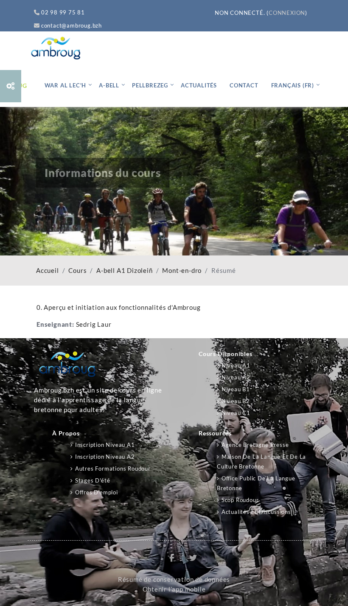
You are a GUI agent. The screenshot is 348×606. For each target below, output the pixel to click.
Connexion (287, 12)
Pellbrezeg (150, 85)
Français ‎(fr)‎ (292, 85)
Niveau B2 (236, 401)
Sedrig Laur (94, 324)
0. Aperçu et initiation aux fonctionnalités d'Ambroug (118, 307)
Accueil (47, 270)
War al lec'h (66, 85)
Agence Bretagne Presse (255, 444)
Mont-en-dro (182, 270)
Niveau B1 (236, 389)
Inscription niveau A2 (105, 456)
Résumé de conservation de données (174, 579)
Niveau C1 (236, 413)
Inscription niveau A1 (105, 444)
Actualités (199, 85)
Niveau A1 (236, 365)
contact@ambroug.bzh (71, 25)
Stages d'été (92, 480)
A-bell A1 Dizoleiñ (124, 270)
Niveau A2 (236, 377)
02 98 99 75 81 (63, 12)
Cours (77, 270)
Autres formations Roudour (113, 468)
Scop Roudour (240, 500)
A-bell (109, 85)
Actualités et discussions (256, 511)
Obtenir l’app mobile (174, 589)
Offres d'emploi (96, 492)
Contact (244, 85)
